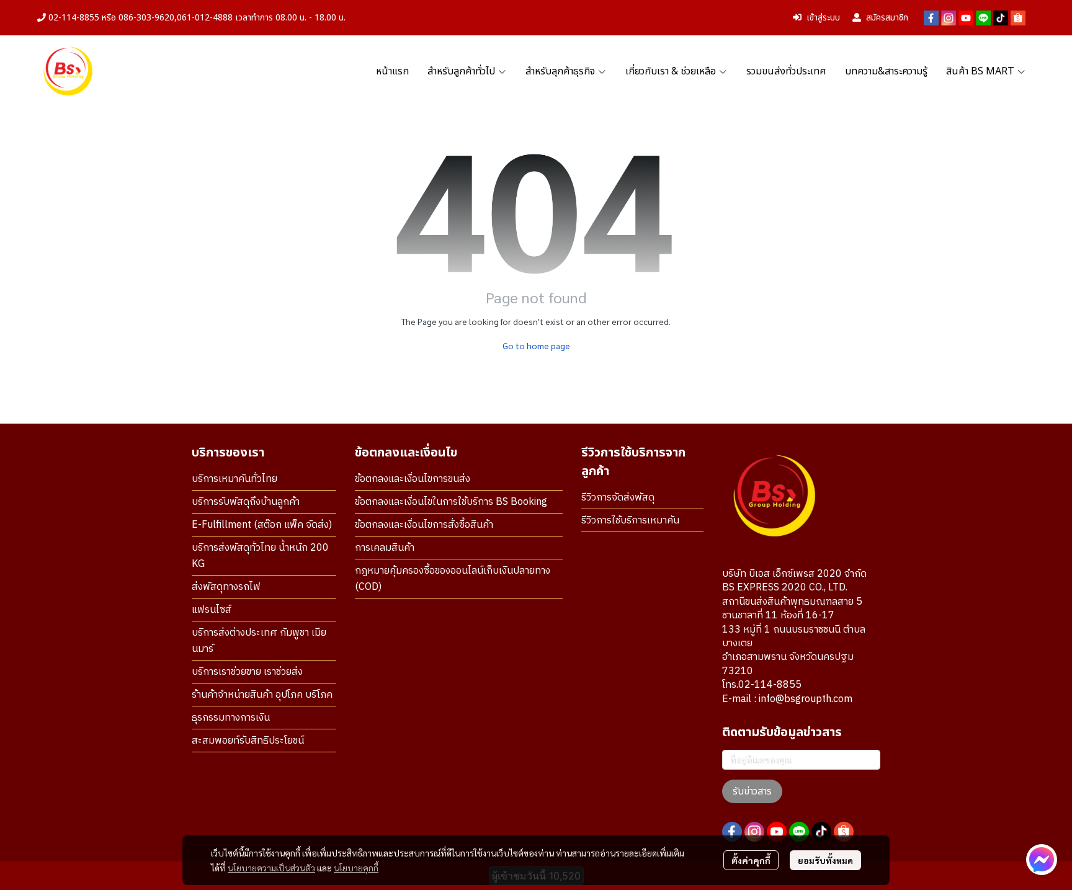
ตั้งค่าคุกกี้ (750, 860)
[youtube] (965, 18)
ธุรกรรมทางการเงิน (231, 718)
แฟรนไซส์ (211, 610)
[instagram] (948, 18)
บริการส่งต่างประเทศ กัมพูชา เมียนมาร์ (259, 641)
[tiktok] (1000, 18)
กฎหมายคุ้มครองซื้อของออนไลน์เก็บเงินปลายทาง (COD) (452, 579)
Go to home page (536, 345)
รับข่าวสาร (752, 791)
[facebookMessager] (1041, 859)
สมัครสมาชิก (887, 17)
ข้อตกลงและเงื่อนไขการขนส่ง (412, 479)
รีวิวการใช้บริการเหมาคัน (630, 520)
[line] (983, 18)
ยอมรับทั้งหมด (825, 860)
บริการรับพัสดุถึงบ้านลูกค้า (246, 502)
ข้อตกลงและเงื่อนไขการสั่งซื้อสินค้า (424, 525)
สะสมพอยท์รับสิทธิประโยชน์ (248, 740)
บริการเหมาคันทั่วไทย (234, 479)
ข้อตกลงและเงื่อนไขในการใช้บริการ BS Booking (451, 502)
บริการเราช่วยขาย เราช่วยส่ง (247, 672)
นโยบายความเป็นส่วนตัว (271, 867)
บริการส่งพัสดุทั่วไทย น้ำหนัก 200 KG (260, 556)
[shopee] (1018, 18)
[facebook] (931, 18)
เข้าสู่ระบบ (823, 17)
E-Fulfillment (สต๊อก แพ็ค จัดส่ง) (262, 525)
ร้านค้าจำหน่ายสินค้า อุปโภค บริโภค (262, 695)
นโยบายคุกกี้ (356, 867)
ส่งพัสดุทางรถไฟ (226, 587)
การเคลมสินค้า (384, 548)
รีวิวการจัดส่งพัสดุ (617, 497)
